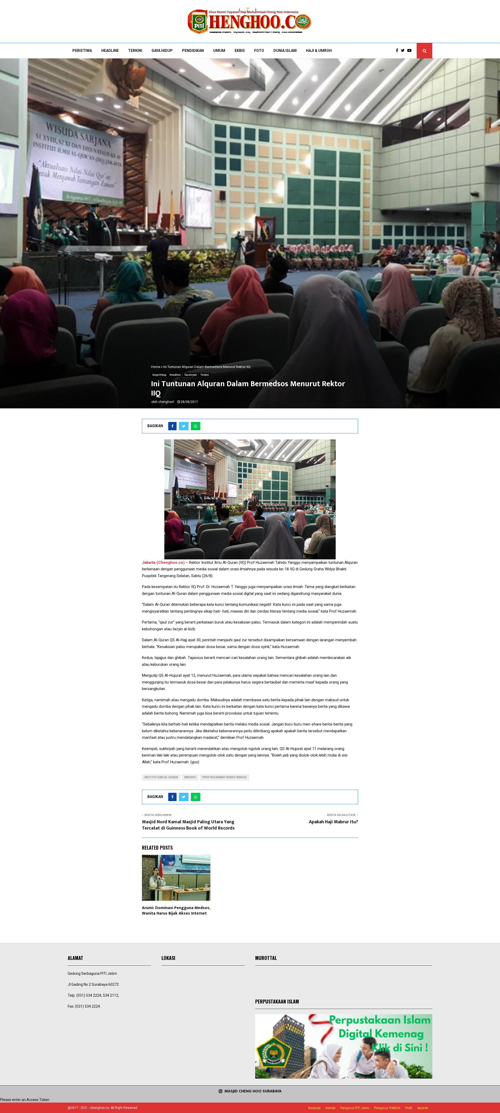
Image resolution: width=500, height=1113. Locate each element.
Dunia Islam (285, 51)
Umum (219, 51)
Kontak (330, 1108)
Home (155, 367)
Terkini (135, 51)
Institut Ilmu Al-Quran (161, 777)
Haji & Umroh (319, 51)
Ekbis (240, 51)
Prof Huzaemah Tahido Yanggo (224, 777)
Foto (259, 51)
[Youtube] (410, 50)
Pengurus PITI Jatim (354, 1108)
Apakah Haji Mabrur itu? (333, 822)
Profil (408, 1108)
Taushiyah (190, 374)
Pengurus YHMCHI (387, 1108)
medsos (190, 777)
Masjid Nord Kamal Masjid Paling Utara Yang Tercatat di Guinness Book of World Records (188, 825)
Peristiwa (82, 51)
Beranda (314, 1108)
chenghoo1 (166, 402)
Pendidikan (193, 51)
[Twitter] (404, 50)
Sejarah (422, 1108)
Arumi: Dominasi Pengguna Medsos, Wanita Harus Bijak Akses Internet (176, 910)
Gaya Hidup (162, 51)
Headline (110, 51)
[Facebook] (398, 50)
